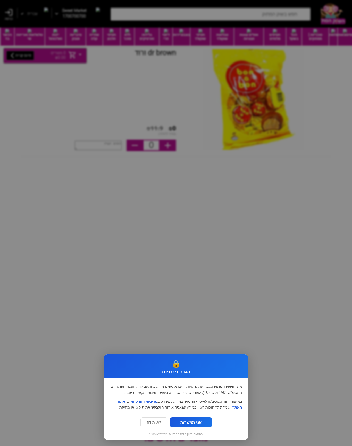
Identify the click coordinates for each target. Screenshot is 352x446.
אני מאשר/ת (191, 422)
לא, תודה (154, 422)
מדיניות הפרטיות (144, 401)
